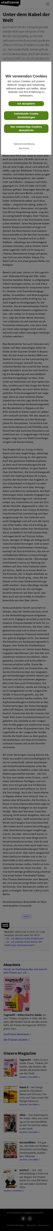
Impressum (24, 148)
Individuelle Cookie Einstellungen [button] (26, 115)
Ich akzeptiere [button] (26, 103)
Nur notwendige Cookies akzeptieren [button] (26, 128)
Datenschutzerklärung (24, 144)
